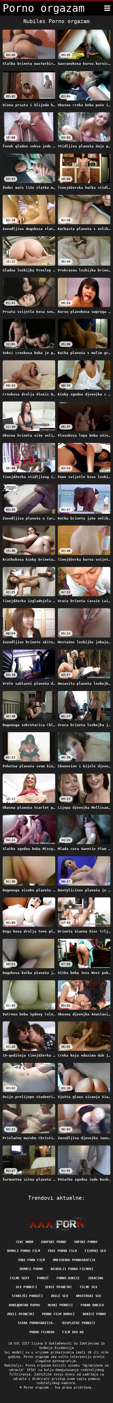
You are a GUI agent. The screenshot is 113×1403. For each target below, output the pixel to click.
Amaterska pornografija (74, 1260)
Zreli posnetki (20, 1314)
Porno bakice (68, 1278)
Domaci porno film (23, 1251)
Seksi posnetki (58, 1287)
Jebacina (95, 1278)
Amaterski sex (88, 1296)
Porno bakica (92, 1305)
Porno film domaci (58, 1314)
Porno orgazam (37, 1387)
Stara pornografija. (36, 1323)
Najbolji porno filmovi (72, 1269)
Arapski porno (53, 1242)
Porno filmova (42, 1332)
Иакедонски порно (24, 1305)
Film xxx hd (73, 1332)
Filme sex (88, 1287)
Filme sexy (19, 1278)
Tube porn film (31, 1260)
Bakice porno (94, 1314)
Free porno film (62, 1251)
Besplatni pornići (78, 1323)
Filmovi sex (95, 1251)
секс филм (24, 1242)
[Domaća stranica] (56, 1224)
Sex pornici (26, 1287)
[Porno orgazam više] (107, 8)
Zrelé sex (59, 1296)
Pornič (43, 1278)
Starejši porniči (27, 1296)
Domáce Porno (31, 1269)
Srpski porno (85, 1242)
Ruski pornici (60, 1305)
